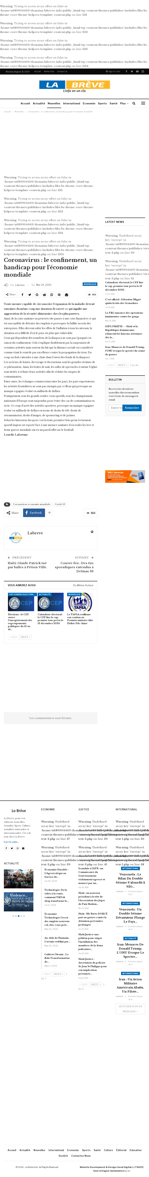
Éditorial (121, 1150)
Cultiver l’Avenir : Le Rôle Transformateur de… (57, 958)
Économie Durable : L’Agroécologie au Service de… (56, 873)
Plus (123, 103)
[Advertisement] (74, 142)
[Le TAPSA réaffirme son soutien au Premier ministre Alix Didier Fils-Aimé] (80, 602)
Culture (108, 1150)
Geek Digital (124, 1167)
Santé (113, 103)
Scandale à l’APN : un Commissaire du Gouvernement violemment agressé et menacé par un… (91, 875)
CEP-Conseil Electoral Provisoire (23, 594)
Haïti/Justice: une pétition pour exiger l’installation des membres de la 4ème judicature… (90, 942)
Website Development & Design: (98, 1167)
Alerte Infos (49, 71)
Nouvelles (54, 103)
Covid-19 (60, 504)
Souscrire (132, 407)
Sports (102, 103)
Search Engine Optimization (108, 1170)
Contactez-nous (81, 1155)
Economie (89, 103)
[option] (18, 892)
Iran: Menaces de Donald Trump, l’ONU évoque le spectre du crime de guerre (125, 351)
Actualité (39, 103)
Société (63, 1155)
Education (135, 1150)
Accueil (37, 71)
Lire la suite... (11, 842)
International (71, 103)
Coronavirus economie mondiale (31, 504)
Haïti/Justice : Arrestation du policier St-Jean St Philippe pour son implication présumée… (92, 966)
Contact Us (62, 71)
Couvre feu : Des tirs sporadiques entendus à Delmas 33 (74, 567)
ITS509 (138, 1167)
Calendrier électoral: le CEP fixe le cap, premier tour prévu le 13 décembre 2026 (124, 286)
